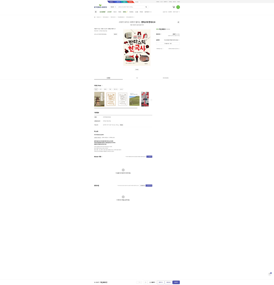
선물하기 (153, 282)
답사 (96, 89)
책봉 (110, 89)
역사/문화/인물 (121, 17)
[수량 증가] (141, 282)
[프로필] (178, 7)
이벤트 (119, 12)
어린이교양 (113, 17)
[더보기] (151, 12)
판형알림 (121, 124)
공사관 (121, 89)
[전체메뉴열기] (95, 11)
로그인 (161, 1)
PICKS (141, 12)
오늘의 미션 (165, 11)
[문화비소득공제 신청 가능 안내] (179, 48)
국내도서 (98, 17)
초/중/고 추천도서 (97, 137)
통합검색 (112, 7)
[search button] (146, 7)
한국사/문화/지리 (129, 17)
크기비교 (136, 69)
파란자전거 (96, 30)
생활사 (105, 89)
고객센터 (178, 1)
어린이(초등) (105, 17)
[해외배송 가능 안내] (162, 48)
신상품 (136, 12)
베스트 (115, 12)
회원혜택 (165, 1)
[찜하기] (145, 282)
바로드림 (168, 282)
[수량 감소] (137, 282)
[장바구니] (173, 7)
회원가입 (157, 1)
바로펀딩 (131, 12)
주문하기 (176, 282)
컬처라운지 (147, 12)
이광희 (95, 28)
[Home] (94, 17)
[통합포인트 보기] (161, 34)
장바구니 (161, 282)
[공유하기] (178, 22)
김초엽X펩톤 (102, 12)
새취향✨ (125, 12)
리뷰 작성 (149, 156)
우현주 (112, 28)
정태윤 (109, 28)
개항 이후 (115, 89)
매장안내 (174, 1)
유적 (100, 89)
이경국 (102, 28)
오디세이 (109, 12)
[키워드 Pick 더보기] (151, 100)
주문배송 (170, 1)
